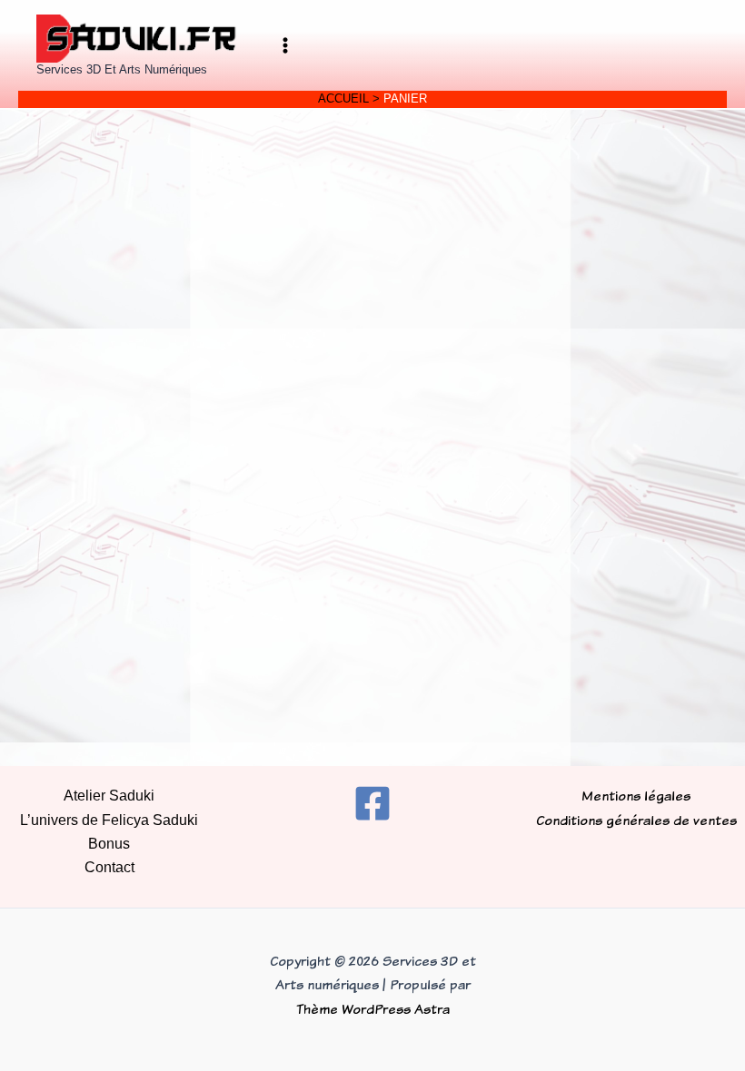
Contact (109, 867)
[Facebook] (372, 803)
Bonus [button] (109, 843)
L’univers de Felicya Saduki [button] (109, 820)
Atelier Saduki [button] (109, 795)
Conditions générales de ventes (636, 820)
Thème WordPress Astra (373, 1008)
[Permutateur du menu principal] (285, 45)
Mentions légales (635, 795)
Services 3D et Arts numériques (121, 69)
